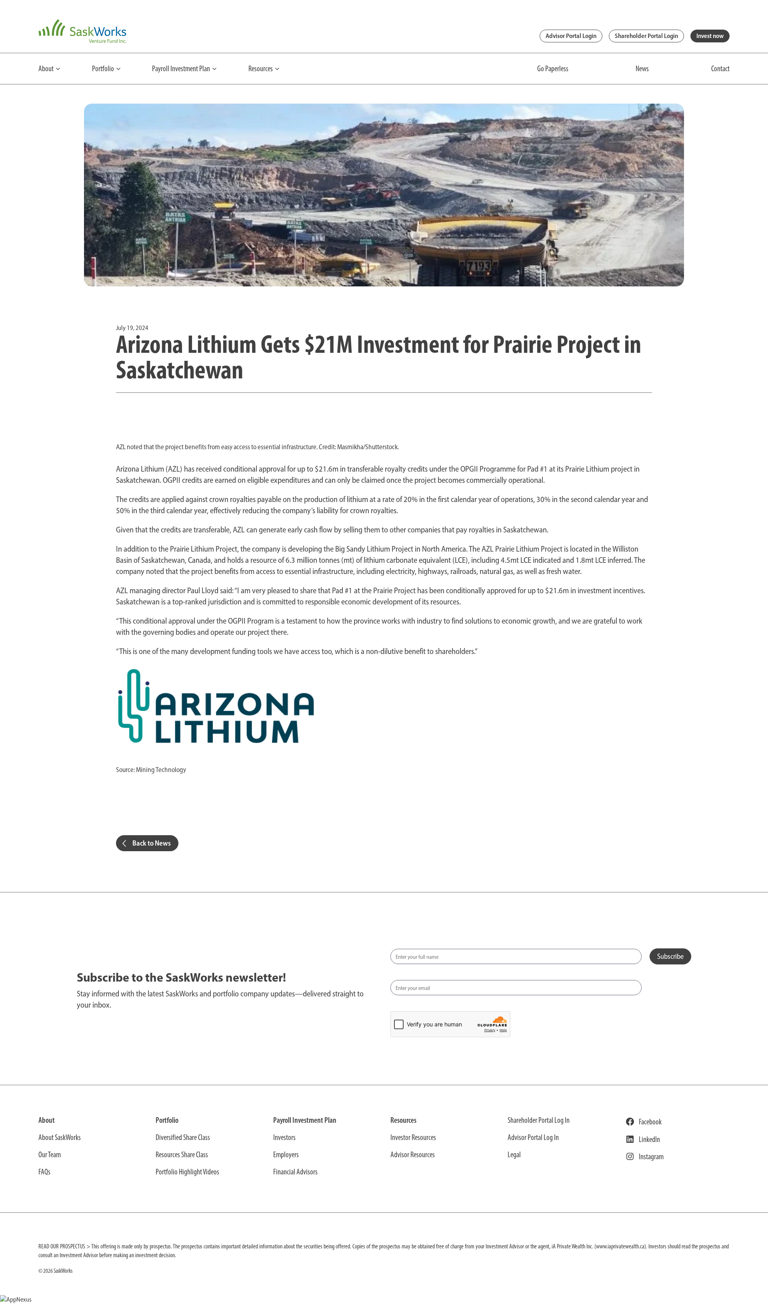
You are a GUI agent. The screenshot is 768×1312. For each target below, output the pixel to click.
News (642, 68)
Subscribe (670, 956)
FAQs (44, 1171)
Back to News (151, 843)
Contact (720, 68)
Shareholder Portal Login (646, 36)
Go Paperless (552, 68)
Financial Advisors (295, 1171)
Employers (286, 1154)
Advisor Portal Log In (533, 1137)
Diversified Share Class (183, 1137)
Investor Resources (413, 1137)
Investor (283, 1137)
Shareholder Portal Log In (539, 1120)
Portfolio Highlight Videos (187, 1171)
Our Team (49, 1154)
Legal (514, 1154)
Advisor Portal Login (571, 36)
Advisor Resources (412, 1154)
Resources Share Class (182, 1154)
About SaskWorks (59, 1137)
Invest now (710, 36)
